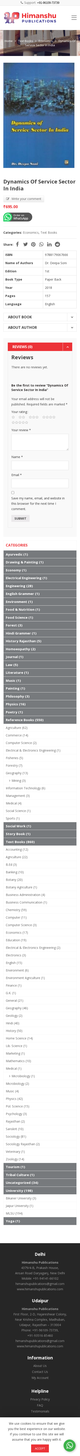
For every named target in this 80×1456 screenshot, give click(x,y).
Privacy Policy (40, 1399)
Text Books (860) (20, 842)
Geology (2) (14, 1015)
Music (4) (12, 1091)
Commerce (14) (17, 735)
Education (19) (16, 940)
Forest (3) (14, 625)
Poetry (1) (14, 712)
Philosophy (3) (18, 696)
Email (16, 475)
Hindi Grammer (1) (21, 633)
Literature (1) (17, 672)
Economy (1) (16, 570)
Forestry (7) (14, 765)
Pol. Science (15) (17, 1106)
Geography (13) (17, 773)
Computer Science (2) (21, 743)
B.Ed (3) (11, 864)
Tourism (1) (15, 1167)
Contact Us (40, 1372)
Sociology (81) (16, 1136)
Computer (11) (16, 917)
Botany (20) (14, 880)
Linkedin (49, 244)
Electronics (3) (16, 955)
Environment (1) (19, 601)
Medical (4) (14, 803)
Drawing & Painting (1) (25, 562)
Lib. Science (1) (16, 1046)
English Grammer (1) (23, 593)
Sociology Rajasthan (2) (23, 1144)
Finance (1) (14, 985)
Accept (40, 1448)
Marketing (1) (15, 1053)
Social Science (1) (18, 811)
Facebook (17, 244)
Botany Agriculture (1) (21, 887)
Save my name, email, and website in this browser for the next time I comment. (38, 503)
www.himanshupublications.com (40, 1289)
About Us (40, 1366)
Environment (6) (17, 970)
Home (9, 41)
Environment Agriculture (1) (25, 978)
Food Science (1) (19, 617)
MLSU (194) (14, 1213)
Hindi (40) (12, 1023)
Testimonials (40, 1411)
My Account (40, 1378)
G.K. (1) (11, 993)
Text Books (25, 41)
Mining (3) (19, 780)
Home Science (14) (19, 1038)
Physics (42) (14, 1099)
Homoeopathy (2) (21, 649)
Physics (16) (16, 704)
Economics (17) (17, 932)
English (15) (14, 963)
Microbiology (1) (23, 1076)
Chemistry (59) (16, 910)
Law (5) (12, 664)
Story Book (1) (18, 834)
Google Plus (41, 244)
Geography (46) (17, 1008)
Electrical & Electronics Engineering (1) (33, 750)
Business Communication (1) (26, 902)
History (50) (14, 1031)
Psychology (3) (16, 1114)
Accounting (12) (17, 849)
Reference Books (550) (25, 720)
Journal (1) (14, 656)
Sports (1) (13, 818)
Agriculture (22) (17, 857)
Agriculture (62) (17, 728)
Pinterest (33, 244)
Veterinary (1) (15, 1151)
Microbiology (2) (17, 1083)
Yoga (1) (13, 1221)
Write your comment (26, 199)
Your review (21, 430)
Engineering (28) (19, 586)
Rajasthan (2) (15, 1121)
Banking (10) (15, 872)
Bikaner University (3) (21, 1198)
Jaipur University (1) (19, 1206)
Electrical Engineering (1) (26, 578)
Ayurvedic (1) (17, 554)
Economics (46, 41)
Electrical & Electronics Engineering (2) (33, 947)
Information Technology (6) (25, 788)
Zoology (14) (15, 1159)
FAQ (40, 1405)
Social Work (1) (18, 826)
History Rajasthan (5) (23, 641)
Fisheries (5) (14, 758)
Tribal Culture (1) (20, 1175)
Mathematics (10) (18, 1061)
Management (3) (18, 796)
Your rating (19, 412)
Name (17, 457)
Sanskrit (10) (15, 1129)
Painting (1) (15, 688)
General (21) (14, 1000)
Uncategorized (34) (22, 1182)
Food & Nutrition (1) (23, 609)
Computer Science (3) (21, 925)
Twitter (25, 244)
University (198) (19, 1190)
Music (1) (13, 680)
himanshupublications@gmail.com (40, 1284)
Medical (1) (14, 1068)
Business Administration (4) (25, 895)
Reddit (57, 244)
